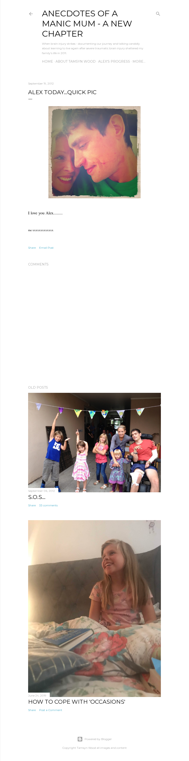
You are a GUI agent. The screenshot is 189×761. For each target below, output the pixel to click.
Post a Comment (50, 710)
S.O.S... (36, 497)
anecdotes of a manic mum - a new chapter (87, 23)
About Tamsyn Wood (76, 61)
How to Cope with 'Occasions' (76, 701)
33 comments (48, 505)
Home (47, 61)
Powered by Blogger (98, 739)
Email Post (46, 247)
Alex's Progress (114, 61)
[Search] (158, 12)
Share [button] (32, 247)
